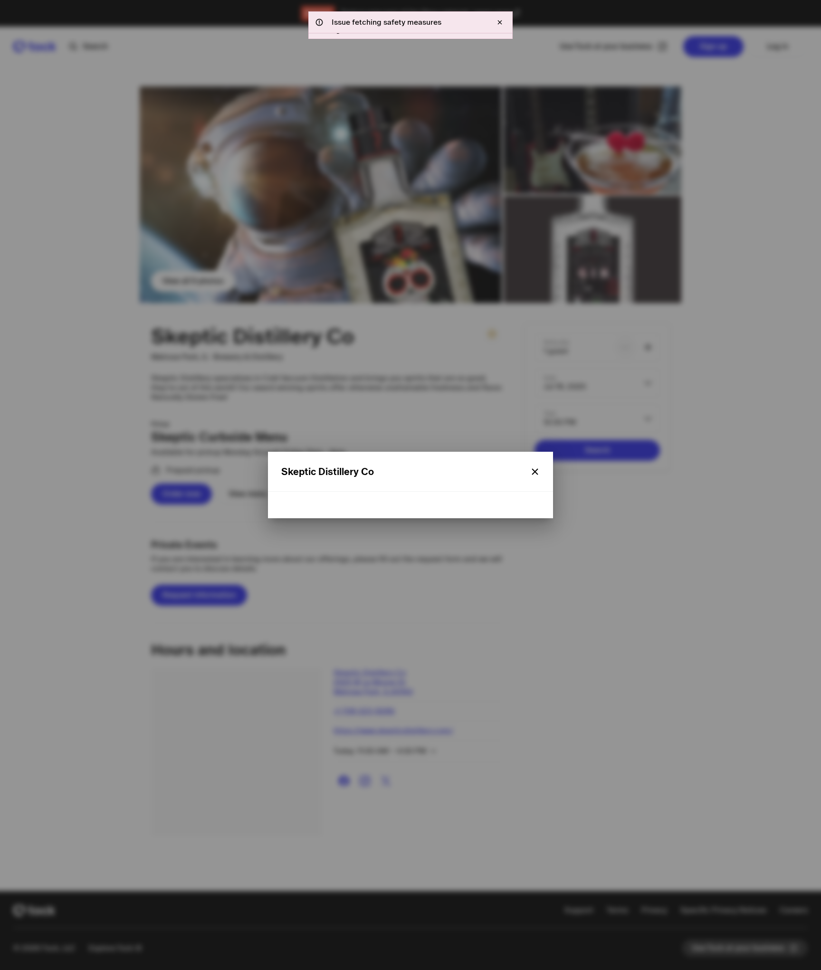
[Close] (535, 471)
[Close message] (499, 22)
